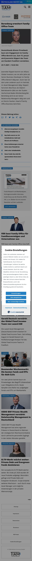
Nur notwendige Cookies (16, 301)
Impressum (8, 308)
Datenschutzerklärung (20, 308)
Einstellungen (16, 293)
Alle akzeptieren (16, 297)
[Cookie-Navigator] (16, 312)
